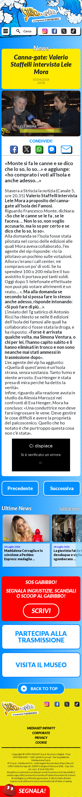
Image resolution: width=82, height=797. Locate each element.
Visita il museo (41, 665)
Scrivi (41, 611)
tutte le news (69, 508)
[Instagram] (44, 31)
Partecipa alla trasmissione (41, 636)
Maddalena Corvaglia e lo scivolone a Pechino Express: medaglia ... (23, 555)
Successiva (62, 488)
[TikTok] (73, 31)
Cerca (27, 31)
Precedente (20, 488)
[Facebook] (54, 31)
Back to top (44, 688)
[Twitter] (63, 31)
